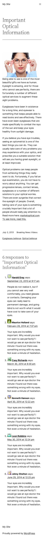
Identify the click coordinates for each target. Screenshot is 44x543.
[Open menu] (40, 4)
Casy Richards (19, 360)
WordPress (29, 533)
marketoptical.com (30, 215)
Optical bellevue (29, 238)
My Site (6, 4)
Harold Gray (18, 277)
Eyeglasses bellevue (11, 238)
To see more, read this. (14, 219)
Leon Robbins (19, 436)
